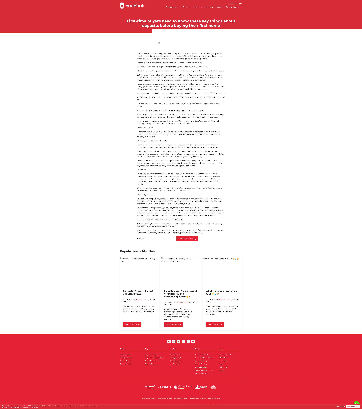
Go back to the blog (187, 239)
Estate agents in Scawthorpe (198, 398)
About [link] (221, 349)
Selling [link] (123, 349)
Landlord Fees (175, 364)
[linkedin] (188, 341)
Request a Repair (201, 367)
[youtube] (193, 341)
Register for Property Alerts (154, 358)
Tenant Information (201, 373)
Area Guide (223, 361)
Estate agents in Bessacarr (148, 398)
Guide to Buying (150, 364)
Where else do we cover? (214, 398)
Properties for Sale (151, 355)
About (208, 7)
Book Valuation (232, 7)
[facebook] (178, 341)
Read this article (132, 324)
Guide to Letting (175, 361)
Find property (171, 7)
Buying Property (150, 361)
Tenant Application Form (203, 370)
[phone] (169, 341)
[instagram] (183, 341)
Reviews (222, 370)
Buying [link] (148, 349)
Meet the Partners (226, 358)
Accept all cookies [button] (353, 406)
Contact (219, 7)
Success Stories (125, 361)
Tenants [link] (198, 349)
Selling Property (125, 358)
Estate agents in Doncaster (164, 398)
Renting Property (201, 361)
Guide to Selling (125, 364)
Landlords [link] (174, 349)
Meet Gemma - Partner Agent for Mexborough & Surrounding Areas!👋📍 (180, 294)
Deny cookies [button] (340, 406)
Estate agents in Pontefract (181, 398)
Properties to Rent (201, 355)
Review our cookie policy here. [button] (30, 407)
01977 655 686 (236, 4)
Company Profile (225, 355)
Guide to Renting (201, 364)
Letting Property (175, 358)
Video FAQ (223, 367)
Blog (221, 364)
